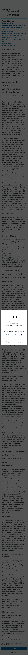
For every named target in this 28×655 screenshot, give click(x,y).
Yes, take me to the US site (12, 331)
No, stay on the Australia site (13, 334)
